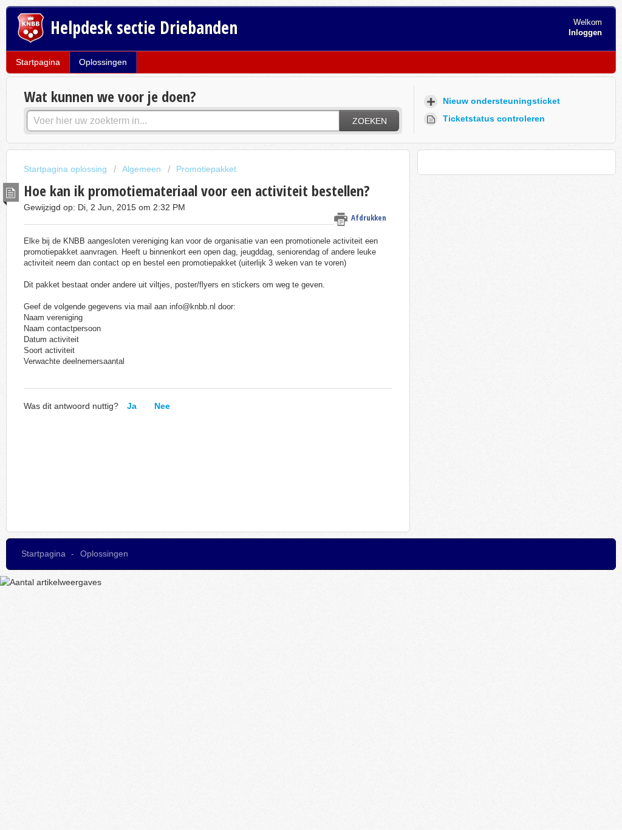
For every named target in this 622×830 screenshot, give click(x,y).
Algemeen (141, 169)
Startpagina (38, 62)
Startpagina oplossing (66, 169)
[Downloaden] (288, 258)
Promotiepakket (206, 169)
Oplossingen (103, 62)
